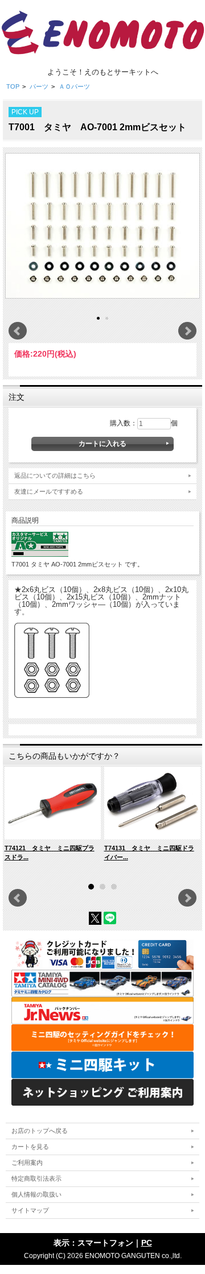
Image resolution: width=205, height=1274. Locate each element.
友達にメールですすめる (48, 491)
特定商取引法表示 (36, 1178)
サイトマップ (30, 1210)
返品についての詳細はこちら (55, 475)
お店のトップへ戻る (39, 1130)
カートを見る (30, 1146)
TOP (12, 86)
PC (146, 1242)
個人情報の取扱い (36, 1194)
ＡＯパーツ (74, 86)
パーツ (39, 86)
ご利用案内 (27, 1162)
